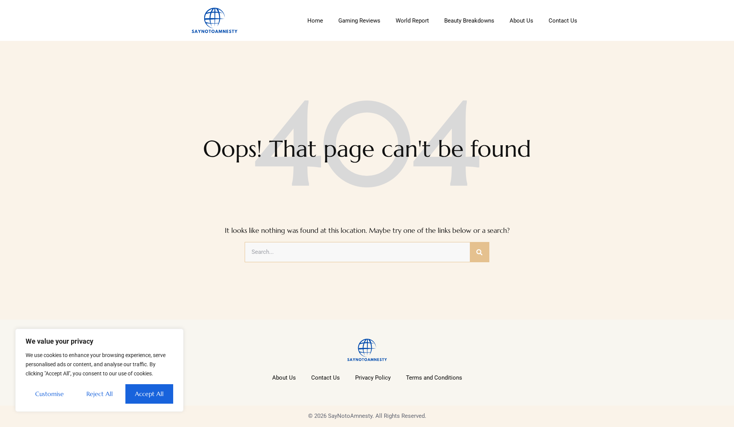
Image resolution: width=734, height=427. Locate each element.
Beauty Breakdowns (469, 20)
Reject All (99, 394)
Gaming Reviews (359, 20)
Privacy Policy (373, 377)
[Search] (479, 252)
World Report (412, 20)
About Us (521, 20)
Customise (49, 394)
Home (315, 20)
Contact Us (563, 20)
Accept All (149, 394)
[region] (99, 370)
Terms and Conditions (434, 377)
